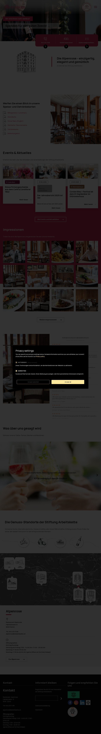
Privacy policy (40, 356)
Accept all (68, 382)
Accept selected (33, 382)
